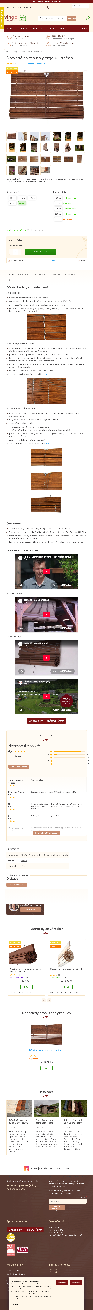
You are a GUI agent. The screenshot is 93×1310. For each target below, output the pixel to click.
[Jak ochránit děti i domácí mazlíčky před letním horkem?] (73, 1108)
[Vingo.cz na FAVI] (23, 1250)
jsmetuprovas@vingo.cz (26, 1185)
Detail (26, 987)
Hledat (71, 18)
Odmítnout (62, 1283)
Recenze (13, 280)
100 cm (12, 992)
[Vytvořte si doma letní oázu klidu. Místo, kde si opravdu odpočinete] (46, 1108)
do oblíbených (51, 260)
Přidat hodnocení (19, 767)
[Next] (49, 1000)
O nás (6, 7)
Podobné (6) (23, 274)
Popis (11, 274)
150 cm (28, 992)
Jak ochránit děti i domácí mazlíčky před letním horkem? (73, 1121)
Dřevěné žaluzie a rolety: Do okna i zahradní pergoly (44, 855)
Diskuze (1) (56, 274)
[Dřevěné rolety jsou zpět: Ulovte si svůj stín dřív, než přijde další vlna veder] (19, 1108)
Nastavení (17, 1304)
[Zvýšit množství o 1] (19, 252)
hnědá (24, 861)
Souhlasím (76, 1283)
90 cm (59, 992)
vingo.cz (51, 1271)
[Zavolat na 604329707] (57, 7)
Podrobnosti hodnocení (35, 63)
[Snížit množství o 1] (11, 252)
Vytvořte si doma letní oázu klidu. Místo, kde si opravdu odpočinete (45, 1121)
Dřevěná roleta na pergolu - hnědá (45, 1050)
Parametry (70, 274)
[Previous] (44, 1000)
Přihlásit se (58, 1208)
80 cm (52, 992)
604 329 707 (18, 1188)
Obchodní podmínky (16, 1274)
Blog (14, 7)
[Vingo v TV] (25, 1229)
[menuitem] (9, 28)
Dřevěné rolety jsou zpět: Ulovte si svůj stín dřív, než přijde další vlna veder (19, 1121)
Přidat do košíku (43, 252)
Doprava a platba (26, 7)
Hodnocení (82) (40, 274)
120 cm (20, 992)
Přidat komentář (16, 885)
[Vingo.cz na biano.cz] (11, 1249)
